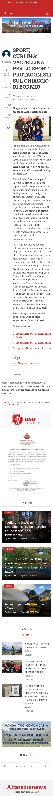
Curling (31, 99)
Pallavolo (9, 549)
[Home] (26, 23)
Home (4, 403)
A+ (8, 127)
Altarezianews (26, 787)
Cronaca (9, 512)
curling (19, 363)
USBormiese (33, 363)
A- (4, 127)
